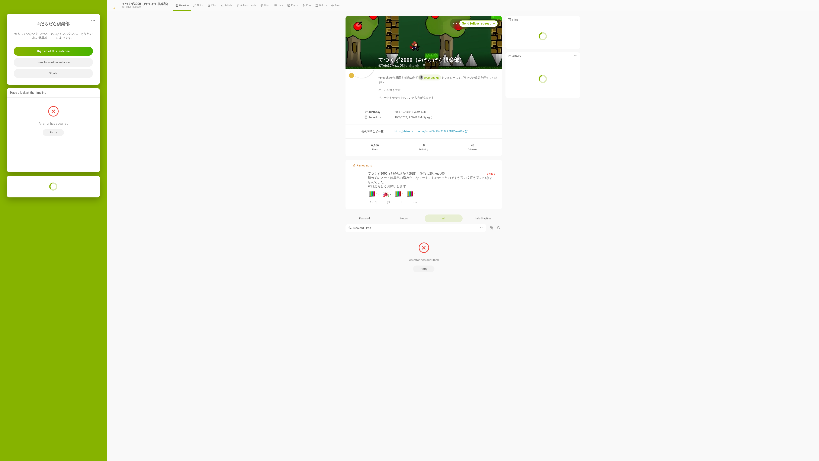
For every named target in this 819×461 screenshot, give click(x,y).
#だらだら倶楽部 (53, 23)
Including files (483, 218)
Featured (364, 218)
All (443, 218)
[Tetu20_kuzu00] (358, 178)
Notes (404, 218)
